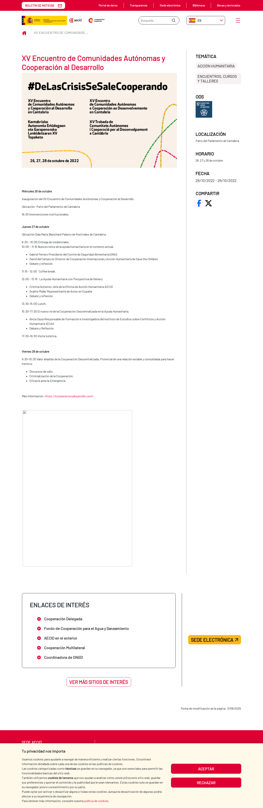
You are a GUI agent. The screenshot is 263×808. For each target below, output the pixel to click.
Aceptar (206, 768)
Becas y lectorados (228, 5)
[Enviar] (173, 20)
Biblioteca (199, 5)
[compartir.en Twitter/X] (208, 203)
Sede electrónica (170, 5)
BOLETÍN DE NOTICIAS (39, 5)
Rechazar (206, 782)
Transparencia (138, 5)
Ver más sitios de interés (98, 682)
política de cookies (96, 801)
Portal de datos (108, 5)
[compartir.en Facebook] (199, 203)
